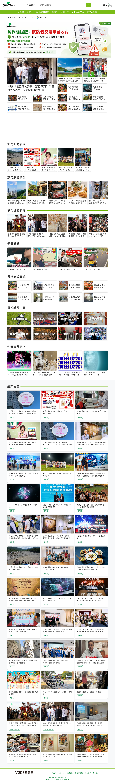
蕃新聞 (21, 12)
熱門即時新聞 (16, 144)
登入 (105, 5)
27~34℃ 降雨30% (37, 17)
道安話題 (13, 243)
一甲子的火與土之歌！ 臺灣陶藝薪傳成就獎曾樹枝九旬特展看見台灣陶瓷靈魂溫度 (91, 444)
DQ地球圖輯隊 (42, 12)
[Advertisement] (57, 127)
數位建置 (88, 773)
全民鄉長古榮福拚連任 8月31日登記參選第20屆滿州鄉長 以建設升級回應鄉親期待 (91, 663)
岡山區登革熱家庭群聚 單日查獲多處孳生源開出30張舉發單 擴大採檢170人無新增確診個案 (23, 538)
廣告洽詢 (96, 773)
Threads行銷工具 (75, 12)
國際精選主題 (16, 308)
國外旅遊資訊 (16, 277)
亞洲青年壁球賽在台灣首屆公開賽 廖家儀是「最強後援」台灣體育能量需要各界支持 (91, 476)
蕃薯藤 (8, 4)
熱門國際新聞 (16, 210)
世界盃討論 (92, 12)
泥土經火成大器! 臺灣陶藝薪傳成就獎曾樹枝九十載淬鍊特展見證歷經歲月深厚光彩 (23, 600)
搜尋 (63, 12)
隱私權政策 (79, 773)
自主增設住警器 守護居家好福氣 (89, 692)
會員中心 (61, 773)
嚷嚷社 (55, 12)
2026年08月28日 (13, 18)
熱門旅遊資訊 (16, 177)
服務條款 (70, 773)
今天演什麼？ (16, 347)
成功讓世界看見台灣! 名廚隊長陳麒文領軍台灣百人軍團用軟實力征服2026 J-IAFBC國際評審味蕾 (91, 632)
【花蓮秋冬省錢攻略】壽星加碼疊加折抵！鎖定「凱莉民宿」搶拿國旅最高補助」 (22, 413)
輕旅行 (30, 12)
